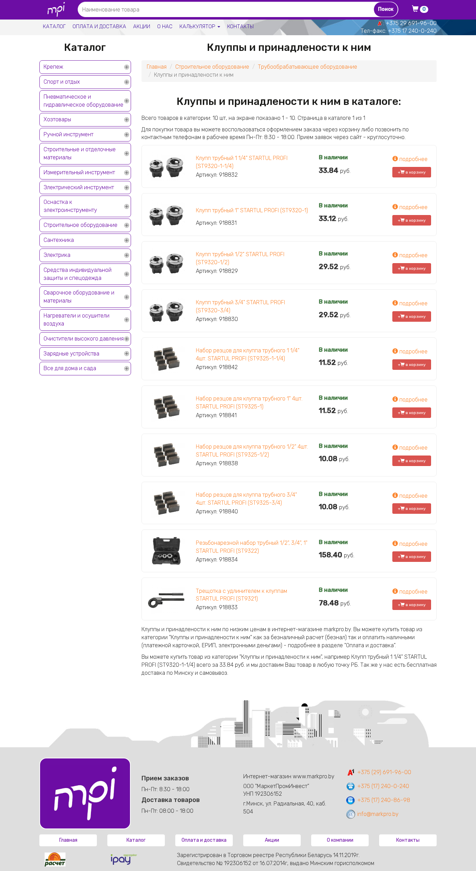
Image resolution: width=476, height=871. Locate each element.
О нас (164, 26)
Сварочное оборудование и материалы (79, 296)
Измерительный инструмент (79, 172)
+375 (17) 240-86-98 (383, 800)
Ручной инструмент (68, 134)
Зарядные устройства (71, 353)
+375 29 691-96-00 (411, 23)
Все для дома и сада (70, 368)
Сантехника (59, 240)
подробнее (413, 159)
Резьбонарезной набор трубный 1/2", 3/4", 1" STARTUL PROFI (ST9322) (251, 547)
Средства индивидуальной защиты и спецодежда (78, 274)
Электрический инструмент (79, 187)
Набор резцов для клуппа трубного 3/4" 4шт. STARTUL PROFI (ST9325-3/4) (246, 498)
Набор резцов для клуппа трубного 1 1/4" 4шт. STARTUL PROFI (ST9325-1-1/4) (247, 354)
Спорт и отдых (62, 81)
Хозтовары (57, 119)
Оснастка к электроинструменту (70, 206)
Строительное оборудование (80, 225)
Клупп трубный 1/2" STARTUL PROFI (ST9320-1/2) (240, 258)
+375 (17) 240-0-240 (382, 786)
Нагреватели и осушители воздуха (76, 319)
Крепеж (53, 66)
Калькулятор (198, 26)
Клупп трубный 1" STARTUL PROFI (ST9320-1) (252, 210)
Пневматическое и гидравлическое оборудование (83, 100)
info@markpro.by (377, 814)
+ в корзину (412, 172)
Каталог (54, 26)
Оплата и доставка (99, 26)
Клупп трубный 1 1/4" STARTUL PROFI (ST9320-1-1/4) (241, 162)
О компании (340, 840)
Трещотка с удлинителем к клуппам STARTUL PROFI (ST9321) (241, 595)
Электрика (57, 255)
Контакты (240, 26)
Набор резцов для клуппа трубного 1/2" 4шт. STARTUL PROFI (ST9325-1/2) (252, 450)
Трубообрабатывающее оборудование (307, 66)
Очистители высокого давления (84, 338)
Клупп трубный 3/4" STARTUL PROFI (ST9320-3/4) (240, 306)
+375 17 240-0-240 (412, 31)
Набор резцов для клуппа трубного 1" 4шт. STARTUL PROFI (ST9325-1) (249, 402)
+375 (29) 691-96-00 (383, 772)
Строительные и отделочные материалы (80, 153)
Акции (141, 26)
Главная (157, 66)
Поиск (385, 9)
